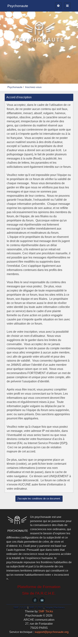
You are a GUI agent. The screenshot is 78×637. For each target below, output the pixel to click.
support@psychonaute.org (52, 632)
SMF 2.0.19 (20, 607)
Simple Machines (55, 607)
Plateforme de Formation (38, 587)
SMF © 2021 (36, 607)
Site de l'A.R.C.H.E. (39, 593)
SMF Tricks (45, 611)
